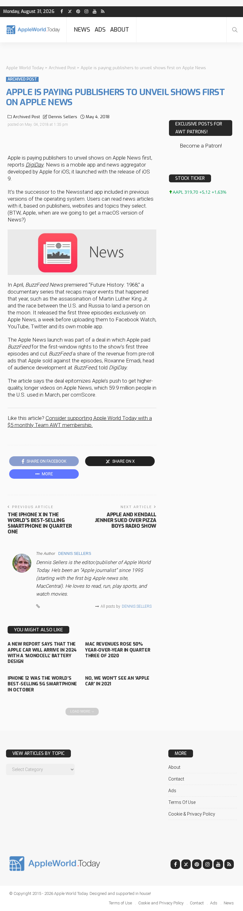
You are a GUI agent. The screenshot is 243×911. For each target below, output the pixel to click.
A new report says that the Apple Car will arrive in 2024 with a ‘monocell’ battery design (42, 653)
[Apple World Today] (33, 29)
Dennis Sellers (62, 116)
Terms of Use (182, 802)
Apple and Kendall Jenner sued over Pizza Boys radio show (125, 520)
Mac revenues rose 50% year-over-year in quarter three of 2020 (117, 650)
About (119, 29)
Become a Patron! (201, 146)
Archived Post (22, 79)
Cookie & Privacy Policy (191, 814)
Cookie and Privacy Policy (161, 903)
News (82, 29)
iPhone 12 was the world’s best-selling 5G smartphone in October (42, 684)
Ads (100, 29)
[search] (235, 29)
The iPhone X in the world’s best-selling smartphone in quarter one (40, 523)
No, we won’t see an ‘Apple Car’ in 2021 (117, 681)
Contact (176, 778)
